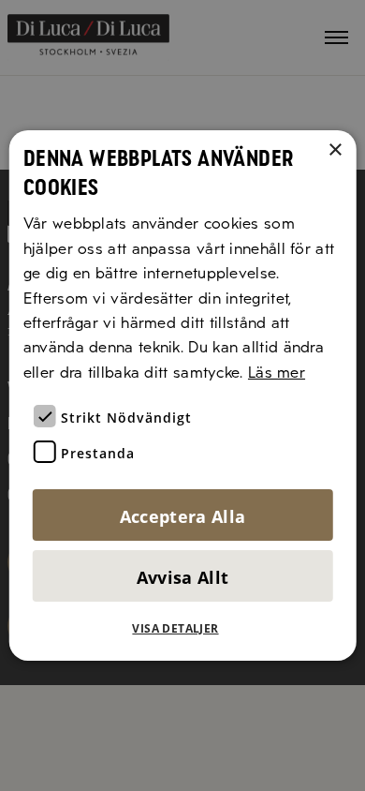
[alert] (182, 395)
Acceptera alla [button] (183, 516)
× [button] (335, 150)
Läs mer (276, 372)
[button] (182, 628)
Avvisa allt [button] (183, 577)
